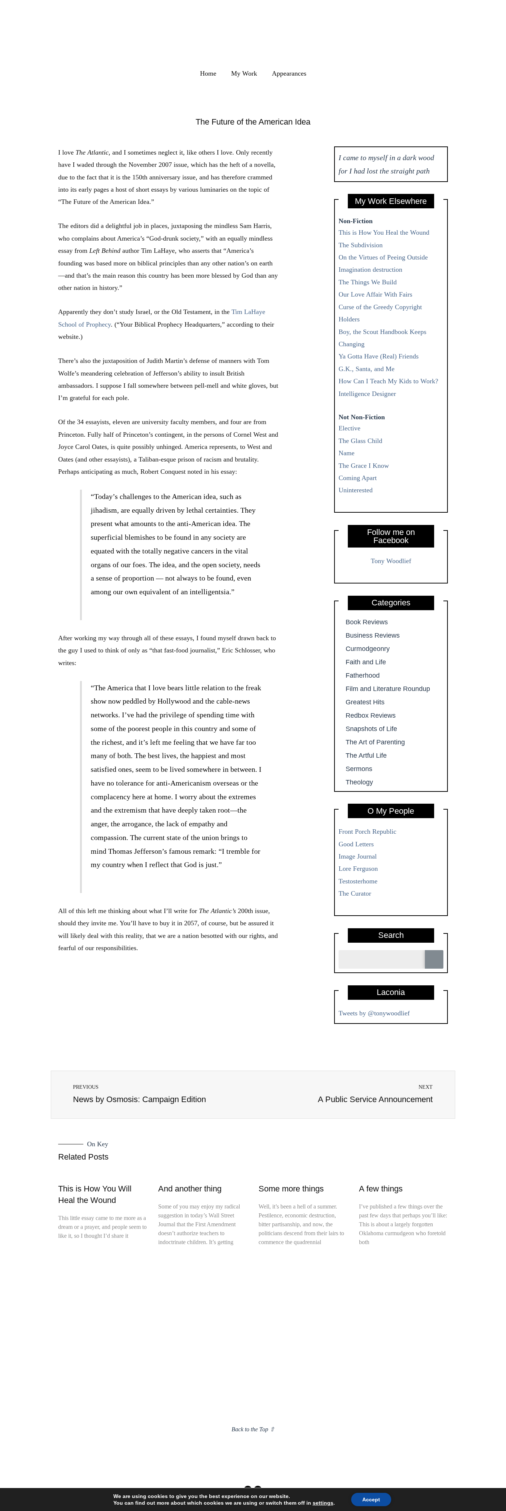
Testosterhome (358, 881)
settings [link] (323, 1503)
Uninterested (356, 490)
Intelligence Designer (367, 393)
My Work (244, 73)
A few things (381, 1188)
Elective (349, 428)
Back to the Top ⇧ (253, 1429)
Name (346, 453)
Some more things (291, 1188)
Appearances (289, 73)
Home (208, 73)
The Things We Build (368, 282)
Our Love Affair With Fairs (375, 294)
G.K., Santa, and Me (367, 369)
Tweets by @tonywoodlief (374, 1013)
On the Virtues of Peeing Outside (383, 257)
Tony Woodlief (391, 561)
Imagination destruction (370, 269)
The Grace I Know (364, 465)
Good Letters (356, 844)
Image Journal (358, 856)
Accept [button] (371, 1499)
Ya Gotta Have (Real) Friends (379, 356)
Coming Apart (358, 478)
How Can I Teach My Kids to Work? (388, 381)
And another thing (190, 1188)
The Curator (355, 893)
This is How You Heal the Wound (384, 232)
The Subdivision (361, 245)
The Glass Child (360, 440)
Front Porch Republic (367, 831)
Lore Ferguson (358, 868)
